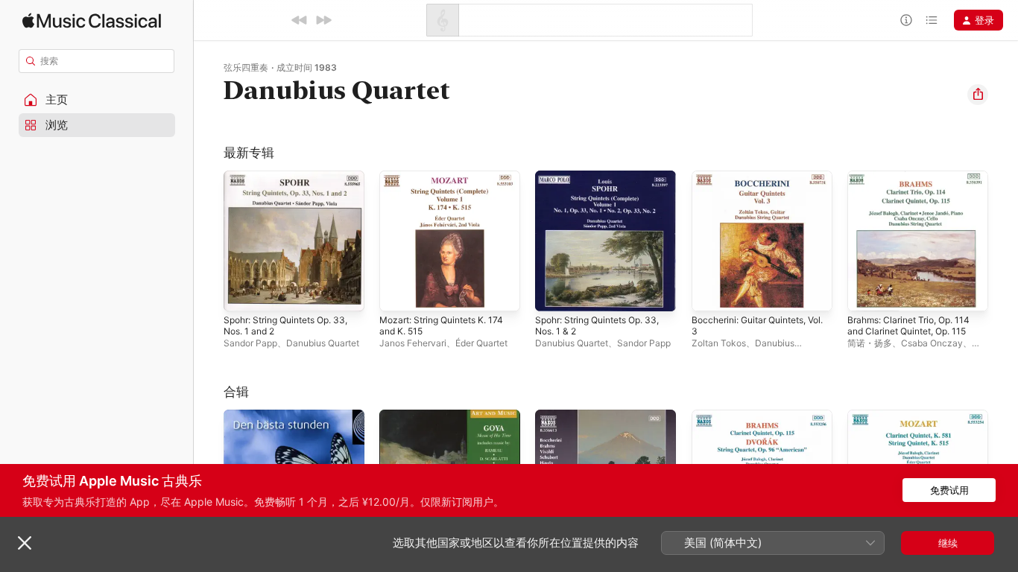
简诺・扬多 (869, 343)
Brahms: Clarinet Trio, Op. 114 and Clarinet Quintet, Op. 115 (915, 182)
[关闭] (24, 543)
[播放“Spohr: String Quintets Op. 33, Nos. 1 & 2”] (554, 293)
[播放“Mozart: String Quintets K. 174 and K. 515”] (398, 293)
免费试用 (949, 490)
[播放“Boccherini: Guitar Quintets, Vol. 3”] (710, 293)
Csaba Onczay (932, 343)
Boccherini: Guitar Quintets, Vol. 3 (756, 182)
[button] (96, 100)
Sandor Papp (250, 343)
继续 (948, 543)
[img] (91, 20)
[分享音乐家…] (977, 94)
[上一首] (300, 20)
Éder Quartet (481, 343)
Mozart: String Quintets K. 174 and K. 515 (449, 182)
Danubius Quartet (322, 343)
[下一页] (1003, 241)
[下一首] (323, 20)
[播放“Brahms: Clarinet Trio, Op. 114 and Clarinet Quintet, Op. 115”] (866, 293)
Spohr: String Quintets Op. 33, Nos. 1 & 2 (597, 182)
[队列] (931, 20)
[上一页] (208, 241)
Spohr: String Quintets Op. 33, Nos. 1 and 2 (285, 182)
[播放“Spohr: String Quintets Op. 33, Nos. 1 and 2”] (242, 293)
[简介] (906, 20)
